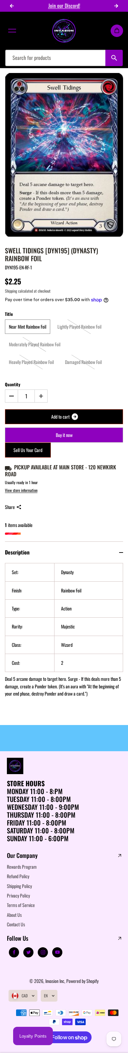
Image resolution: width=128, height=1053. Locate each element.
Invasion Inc (54, 980)
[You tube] (57, 952)
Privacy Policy (18, 895)
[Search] (114, 58)
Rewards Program (22, 866)
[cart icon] (117, 31)
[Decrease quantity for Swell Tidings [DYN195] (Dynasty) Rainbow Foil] (11, 396)
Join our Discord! (64, 5)
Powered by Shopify (82, 980)
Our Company (22, 855)
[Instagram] (43, 952)
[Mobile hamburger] (12, 31)
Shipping (11, 291)
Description (17, 552)
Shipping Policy (19, 885)
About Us (14, 914)
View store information (21, 490)
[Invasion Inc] (64, 31)
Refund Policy (18, 876)
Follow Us (17, 938)
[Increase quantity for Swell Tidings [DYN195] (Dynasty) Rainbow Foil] (41, 396)
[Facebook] (14, 952)
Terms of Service (21, 904)
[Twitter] (28, 952)
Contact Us (16, 924)
